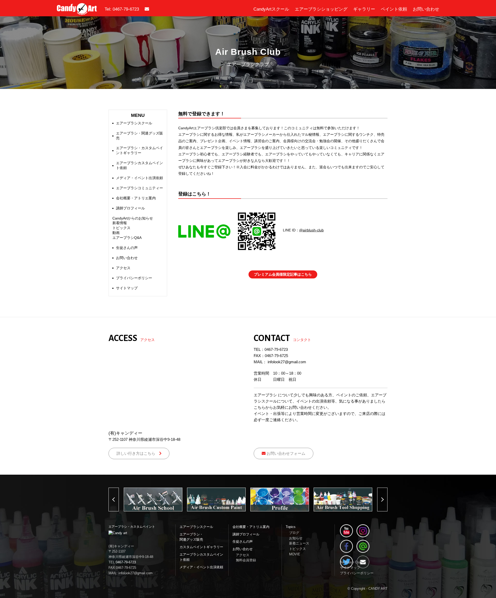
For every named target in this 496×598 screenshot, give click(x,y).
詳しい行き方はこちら (138, 453)
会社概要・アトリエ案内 (136, 198)
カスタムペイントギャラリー (201, 547)
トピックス (121, 228)
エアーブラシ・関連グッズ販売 (139, 135)
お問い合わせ (426, 9)
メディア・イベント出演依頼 (139, 178)
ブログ (294, 533)
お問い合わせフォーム (285, 453)
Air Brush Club (351, 562)
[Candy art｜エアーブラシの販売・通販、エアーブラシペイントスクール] (77, 11)
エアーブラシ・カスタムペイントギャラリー (139, 150)
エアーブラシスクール (134, 123)
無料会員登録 (246, 560)
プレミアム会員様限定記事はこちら (283, 274)
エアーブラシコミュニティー (139, 188)
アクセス (123, 268)
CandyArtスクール (271, 9)
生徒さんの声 (127, 248)
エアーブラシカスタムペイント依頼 (139, 165)
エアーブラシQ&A (127, 238)
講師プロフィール (130, 208)
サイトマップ (127, 288)
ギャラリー (364, 9)
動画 (116, 233)
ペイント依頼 (394, 9)
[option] (153, 499)
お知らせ (296, 538)
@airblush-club (311, 230)
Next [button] (387, 500)
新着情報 (119, 223)
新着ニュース (299, 543)
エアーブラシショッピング (321, 9)
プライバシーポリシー (134, 278)
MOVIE (294, 554)
